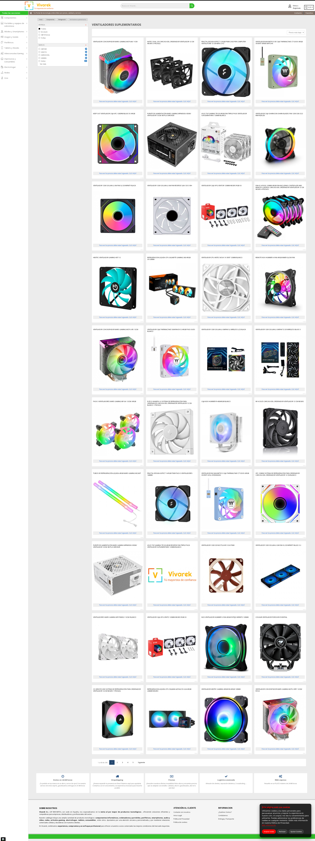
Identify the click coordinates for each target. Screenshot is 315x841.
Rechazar (282, 831)
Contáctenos (223, 815)
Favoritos (309, 13)
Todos (43, 29)
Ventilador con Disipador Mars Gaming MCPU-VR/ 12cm (115, 330)
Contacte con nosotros (181, 812)
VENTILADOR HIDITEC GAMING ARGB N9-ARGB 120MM (221, 689)
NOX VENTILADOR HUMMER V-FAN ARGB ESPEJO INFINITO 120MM (225, 617)
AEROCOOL (63, 55)
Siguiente (141, 762)
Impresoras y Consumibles (10, 60)
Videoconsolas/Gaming (14, 53)
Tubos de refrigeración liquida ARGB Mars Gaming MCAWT (117, 473)
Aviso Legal (177, 815)
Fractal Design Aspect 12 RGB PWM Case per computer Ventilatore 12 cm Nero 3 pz (223, 43)
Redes (7, 72)
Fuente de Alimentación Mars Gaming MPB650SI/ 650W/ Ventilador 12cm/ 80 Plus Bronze (169, 114)
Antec (63, 61)
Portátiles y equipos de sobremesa (14, 24)
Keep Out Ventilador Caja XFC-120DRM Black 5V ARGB (114, 114)
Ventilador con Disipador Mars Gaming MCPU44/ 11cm (115, 42)
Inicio (40, 19)
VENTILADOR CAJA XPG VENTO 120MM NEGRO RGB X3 (166, 617)
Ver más (43, 64)
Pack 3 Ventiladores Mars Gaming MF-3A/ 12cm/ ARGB (114, 401)
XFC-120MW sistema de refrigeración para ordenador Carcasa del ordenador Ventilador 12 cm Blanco (278, 474)
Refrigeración (62, 19)
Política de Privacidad (181, 819)
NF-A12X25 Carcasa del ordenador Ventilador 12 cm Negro (280, 401)
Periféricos (9, 42)
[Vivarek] (39, 6)
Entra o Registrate (297, 7)
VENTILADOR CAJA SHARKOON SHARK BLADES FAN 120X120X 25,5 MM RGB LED (279, 114)
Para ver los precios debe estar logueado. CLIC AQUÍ (117, 101)
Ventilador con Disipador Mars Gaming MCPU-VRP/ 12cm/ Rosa (279, 690)
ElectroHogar (10, 67)
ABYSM (63, 49)
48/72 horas (45, 35)
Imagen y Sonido (11, 37)
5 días (43, 38)
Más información (269, 825)
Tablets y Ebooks (11, 48)
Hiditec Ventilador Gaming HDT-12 (107, 258)
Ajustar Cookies (296, 831)
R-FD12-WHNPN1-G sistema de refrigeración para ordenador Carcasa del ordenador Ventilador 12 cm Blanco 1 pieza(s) (169, 403)
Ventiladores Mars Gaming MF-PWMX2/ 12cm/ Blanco (114, 617)
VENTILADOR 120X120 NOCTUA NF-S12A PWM (217, 545)
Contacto (298, 13)
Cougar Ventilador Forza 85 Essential (271, 617)
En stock (44, 32)
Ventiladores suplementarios (78, 19)
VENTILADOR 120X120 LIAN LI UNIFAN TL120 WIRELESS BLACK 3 (278, 330)
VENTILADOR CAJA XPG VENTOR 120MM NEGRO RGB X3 (221, 186)
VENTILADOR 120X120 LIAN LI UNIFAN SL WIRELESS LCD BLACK (223, 330)
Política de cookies (180, 822)
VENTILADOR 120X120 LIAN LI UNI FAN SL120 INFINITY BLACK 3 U (278, 545)
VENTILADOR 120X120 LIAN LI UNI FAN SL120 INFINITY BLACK (114, 186)
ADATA (63, 52)
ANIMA (63, 58)
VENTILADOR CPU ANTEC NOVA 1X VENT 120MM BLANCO (221, 258)
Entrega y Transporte (226, 819)
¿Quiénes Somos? (225, 812)
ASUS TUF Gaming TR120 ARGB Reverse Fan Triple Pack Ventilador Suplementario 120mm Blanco (168, 546)
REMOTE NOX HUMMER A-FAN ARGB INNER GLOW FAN (275, 258)
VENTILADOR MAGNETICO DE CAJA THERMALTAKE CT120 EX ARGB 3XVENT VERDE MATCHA (279, 43)
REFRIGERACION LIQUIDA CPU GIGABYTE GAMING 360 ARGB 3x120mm (169, 258)
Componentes (10, 17)
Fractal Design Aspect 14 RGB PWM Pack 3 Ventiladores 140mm (169, 474)
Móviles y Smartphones (14, 31)
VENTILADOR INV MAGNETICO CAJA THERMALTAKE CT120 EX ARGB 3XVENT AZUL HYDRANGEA (225, 474)
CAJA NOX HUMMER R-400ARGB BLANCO (216, 401)
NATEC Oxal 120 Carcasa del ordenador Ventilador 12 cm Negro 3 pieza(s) (170, 43)
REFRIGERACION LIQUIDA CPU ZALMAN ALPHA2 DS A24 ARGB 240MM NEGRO (169, 690)
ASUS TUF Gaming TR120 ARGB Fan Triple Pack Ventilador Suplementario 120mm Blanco (224, 114)
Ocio (6, 78)
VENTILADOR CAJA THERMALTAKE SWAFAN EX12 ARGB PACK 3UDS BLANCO (171, 330)
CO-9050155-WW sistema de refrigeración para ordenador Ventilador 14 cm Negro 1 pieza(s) (117, 690)
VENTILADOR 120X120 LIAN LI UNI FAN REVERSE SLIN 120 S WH (169, 186)
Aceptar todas (269, 831)
